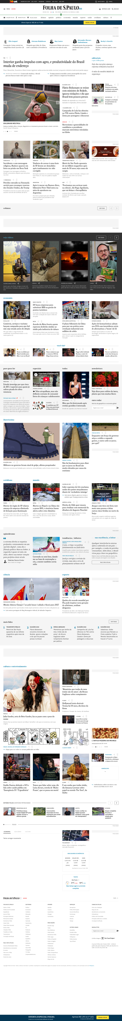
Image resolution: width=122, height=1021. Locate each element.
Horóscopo (105, 768)
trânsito (35, 160)
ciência (6, 575)
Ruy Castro (59, 41)
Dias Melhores (51, 930)
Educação (28, 914)
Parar (14, 824)
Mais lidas (8, 622)
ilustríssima (8, 420)
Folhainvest (66, 843)
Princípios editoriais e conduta (99, 918)
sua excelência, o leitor (105, 537)
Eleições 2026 (66, 85)
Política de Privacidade (9, 909)
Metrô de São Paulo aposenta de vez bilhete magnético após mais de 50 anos (15, 632)
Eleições (48, 402)
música (5, 713)
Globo (64, 782)
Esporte (28, 918)
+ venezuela (7, 180)
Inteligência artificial (69, 321)
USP (63, 182)
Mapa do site (51, 959)
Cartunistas (50, 916)
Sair (109, 9)
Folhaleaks (50, 946)
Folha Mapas (51, 948)
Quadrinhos (50, 912)
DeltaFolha (108, 97)
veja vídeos (8, 237)
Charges (50, 914)
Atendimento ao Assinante (10, 948)
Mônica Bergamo (67, 686)
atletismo (65, 597)
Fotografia (28, 950)
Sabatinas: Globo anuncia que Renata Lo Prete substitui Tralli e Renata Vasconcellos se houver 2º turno (109, 633)
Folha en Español (52, 939)
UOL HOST (34, 1)
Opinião (49, 907)
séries (5, 782)
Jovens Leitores (37, 388)
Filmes (64, 700)
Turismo (28, 945)
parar (16, 131)
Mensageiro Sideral (9, 602)
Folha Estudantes (108, 84)
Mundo (27, 916)
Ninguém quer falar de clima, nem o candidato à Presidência (36, 46)
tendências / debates (71, 538)
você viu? (61, 345)
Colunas (50, 909)
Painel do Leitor (7, 957)
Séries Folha (6, 927)
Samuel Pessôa (66, 460)
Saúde (27, 936)
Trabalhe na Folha (7, 932)
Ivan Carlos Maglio (68, 555)
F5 (111, 17)
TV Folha (28, 952)
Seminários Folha (7, 921)
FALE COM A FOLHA (105, 562)
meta (34, 321)
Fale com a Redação (97, 907)
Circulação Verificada (8, 936)
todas (64, 368)
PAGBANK (41, 1)
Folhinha (28, 932)
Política (27, 907)
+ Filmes (78, 716)
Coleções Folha (7, 930)
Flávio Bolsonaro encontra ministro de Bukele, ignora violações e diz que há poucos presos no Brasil (39, 633)
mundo (75, 17)
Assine (13, 9)
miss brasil (65, 400)
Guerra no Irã (66, 484)
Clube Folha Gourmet (8, 925)
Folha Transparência (53, 952)
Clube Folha (6, 923)
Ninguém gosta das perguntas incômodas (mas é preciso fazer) (82, 47)
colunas (7, 208)
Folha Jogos (33, 17)
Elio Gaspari (13, 41)
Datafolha (72, 930)
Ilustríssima (28, 923)
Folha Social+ (51, 932)
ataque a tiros (96, 503)
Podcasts (28, 930)
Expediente (6, 912)
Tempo (76, 877)
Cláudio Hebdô (66, 748)
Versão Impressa (52, 957)
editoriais (98, 59)
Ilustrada (28, 921)
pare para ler (9, 368)
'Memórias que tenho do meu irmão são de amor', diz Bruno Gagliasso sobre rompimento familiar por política (62, 634)
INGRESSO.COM (25, 1)
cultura (105, 17)
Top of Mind (73, 941)
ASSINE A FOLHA (102, 1017)
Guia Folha (28, 947)
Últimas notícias (52, 955)
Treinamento (6, 934)
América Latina (66, 502)
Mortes (71, 918)
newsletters (97, 368)
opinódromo (9, 534)
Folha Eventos (73, 939)
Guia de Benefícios (74, 912)
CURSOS (48, 1)
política (58, 17)
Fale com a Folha (7, 952)
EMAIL (111, 1)
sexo (34, 782)
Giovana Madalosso (39, 41)
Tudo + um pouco (97, 388)
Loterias (72, 916)
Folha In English (52, 941)
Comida (27, 925)
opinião (51, 17)
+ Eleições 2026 (66, 108)
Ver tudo (102, 208)
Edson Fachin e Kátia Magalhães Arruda (71, 542)
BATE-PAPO (101, 1)
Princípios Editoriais (8, 916)
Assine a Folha (89, 22)
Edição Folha (10, 17)
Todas (49, 928)
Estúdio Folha (73, 932)
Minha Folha (21, 17)
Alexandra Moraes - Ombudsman (85, 41)
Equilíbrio (28, 938)
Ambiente (28, 943)
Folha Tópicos (51, 950)
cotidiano (97, 17)
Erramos (5, 950)
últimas (43, 17)
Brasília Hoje (51, 925)
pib (4, 58)
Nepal (34, 503)
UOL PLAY (55, 1)
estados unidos (96, 321)
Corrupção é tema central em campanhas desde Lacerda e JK (13, 46)
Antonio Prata (37, 554)
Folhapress (72, 937)
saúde (90, 17)
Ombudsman (6, 955)
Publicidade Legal (74, 934)
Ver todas (114, 621)
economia (67, 17)
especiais (37, 368)
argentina (36, 182)
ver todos (101, 237)
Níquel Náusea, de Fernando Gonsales (14, 747)
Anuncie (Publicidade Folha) (10, 946)
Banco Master (37, 302)
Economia (28, 909)
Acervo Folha (6, 914)
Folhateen (28, 934)
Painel (5, 503)
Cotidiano (28, 912)
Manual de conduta (8, 918)
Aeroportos (72, 907)
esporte (82, 17)
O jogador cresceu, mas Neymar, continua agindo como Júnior (106, 47)
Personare (108, 754)
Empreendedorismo (31, 954)
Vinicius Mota (96, 433)
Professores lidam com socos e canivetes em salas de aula (59, 46)
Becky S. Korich (106, 41)
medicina (6, 381)
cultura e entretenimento (15, 666)
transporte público (68, 160)
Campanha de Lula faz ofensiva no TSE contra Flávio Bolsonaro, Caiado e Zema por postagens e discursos (85, 633)
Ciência (27, 941)
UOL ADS (61, 1)
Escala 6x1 (6, 321)
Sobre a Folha (6, 907)
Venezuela (6, 160)
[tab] (7, 832)
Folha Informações (74, 909)
